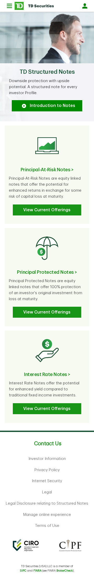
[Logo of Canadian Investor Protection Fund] (70, 545)
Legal (47, 492)
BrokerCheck (64, 570)
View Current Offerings (46, 210)
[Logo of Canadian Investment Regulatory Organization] (25, 545)
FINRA (37, 570)
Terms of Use (47, 526)
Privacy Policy (47, 470)
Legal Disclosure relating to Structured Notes (47, 503)
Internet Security (47, 481)
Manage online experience (47, 515)
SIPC (23, 570)
